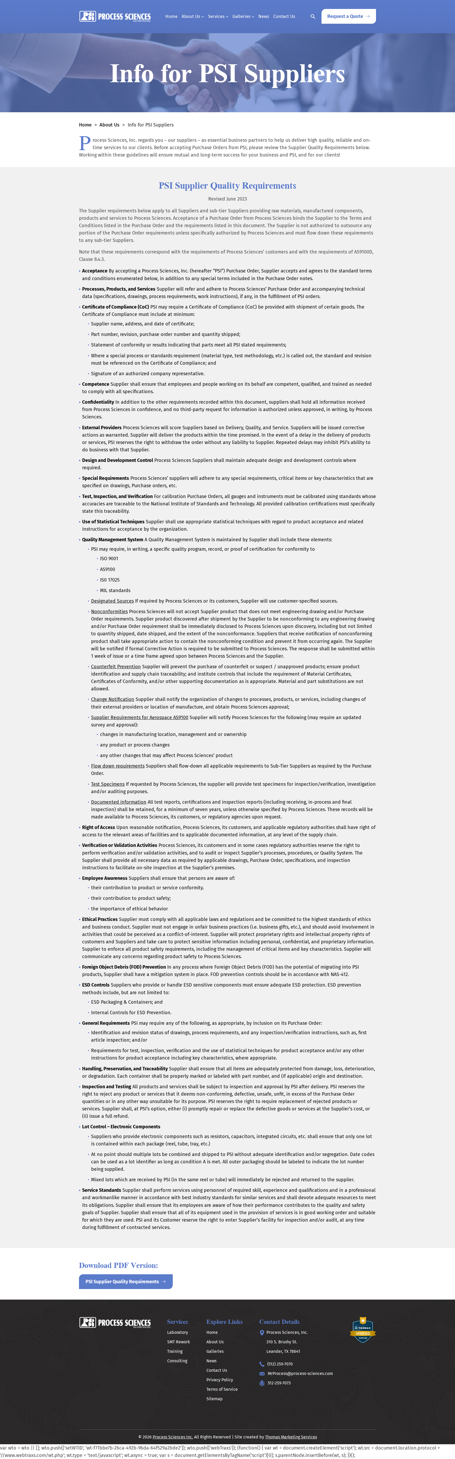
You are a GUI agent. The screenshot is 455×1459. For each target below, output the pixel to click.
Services (216, 16)
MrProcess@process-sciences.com (300, 1373)
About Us (191, 16)
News (263, 16)
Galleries (241, 16)
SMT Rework (178, 1341)
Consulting (177, 1360)
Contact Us (284, 16)
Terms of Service (222, 1389)
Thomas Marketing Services (291, 1437)
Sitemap (214, 1398)
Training (174, 1351)
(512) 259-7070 (280, 1364)
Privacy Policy (219, 1379)
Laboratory (177, 1332)
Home (171, 16)
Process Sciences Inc (172, 1437)
